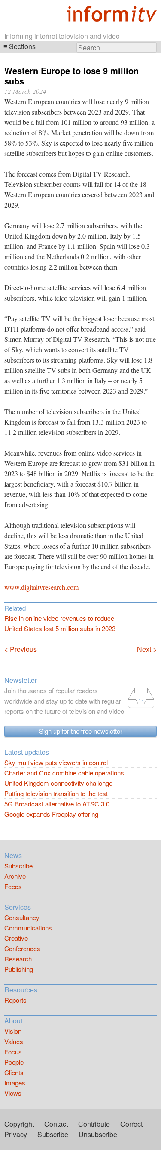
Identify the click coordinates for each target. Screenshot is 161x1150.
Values (13, 1041)
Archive (15, 875)
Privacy (15, 1134)
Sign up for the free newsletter (80, 730)
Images (14, 1082)
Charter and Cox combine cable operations (64, 772)
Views (12, 1092)
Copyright (19, 1124)
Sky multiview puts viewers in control (56, 762)
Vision (12, 1030)
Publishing (18, 968)
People (14, 1061)
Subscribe (18, 865)
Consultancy (21, 917)
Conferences (22, 948)
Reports (15, 999)
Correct (131, 1124)
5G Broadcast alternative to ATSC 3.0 (56, 803)
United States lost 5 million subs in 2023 (59, 628)
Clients (14, 1072)
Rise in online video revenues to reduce (59, 618)
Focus (13, 1051)
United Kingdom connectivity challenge (58, 782)
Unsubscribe (98, 1134)
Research (18, 958)
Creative (16, 937)
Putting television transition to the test (56, 793)
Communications (28, 927)
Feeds (13, 886)
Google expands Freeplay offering (51, 813)
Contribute (94, 1124)
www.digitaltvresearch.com (41, 587)
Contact (56, 1124)
